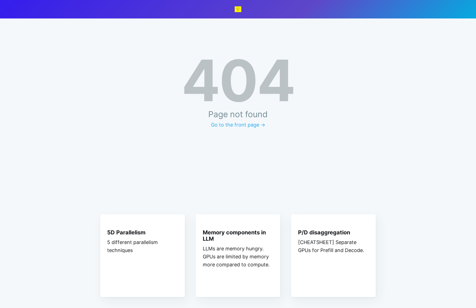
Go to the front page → (238, 125)
